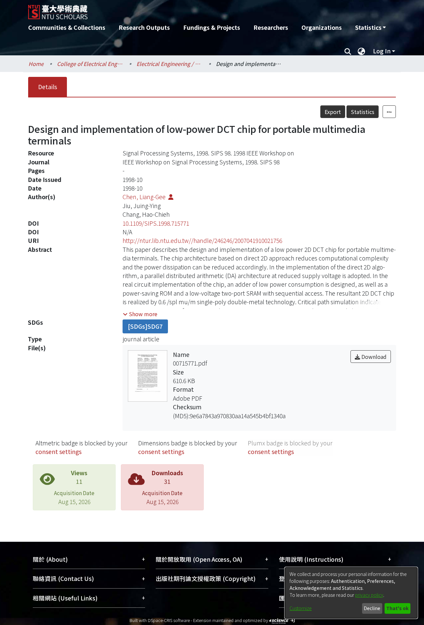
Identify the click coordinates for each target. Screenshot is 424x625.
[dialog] (351, 592)
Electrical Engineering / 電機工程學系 (169, 64)
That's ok (397, 608)
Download (373, 357)
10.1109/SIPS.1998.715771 (156, 223)
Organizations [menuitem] (321, 27)
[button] (140, 314)
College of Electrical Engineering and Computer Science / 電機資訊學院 (90, 64)
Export (333, 112)
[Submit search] (348, 51)
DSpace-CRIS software (169, 620)
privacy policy (369, 595)
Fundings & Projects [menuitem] (211, 27)
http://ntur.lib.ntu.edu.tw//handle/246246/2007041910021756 (202, 240)
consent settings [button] (58, 451)
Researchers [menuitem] (270, 27)
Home (36, 64)
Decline (372, 608)
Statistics (362, 112)
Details (47, 87)
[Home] (176, 9)
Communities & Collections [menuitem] (66, 27)
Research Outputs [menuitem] (144, 27)
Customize (301, 608)
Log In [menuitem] (382, 51)
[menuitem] (370, 27)
